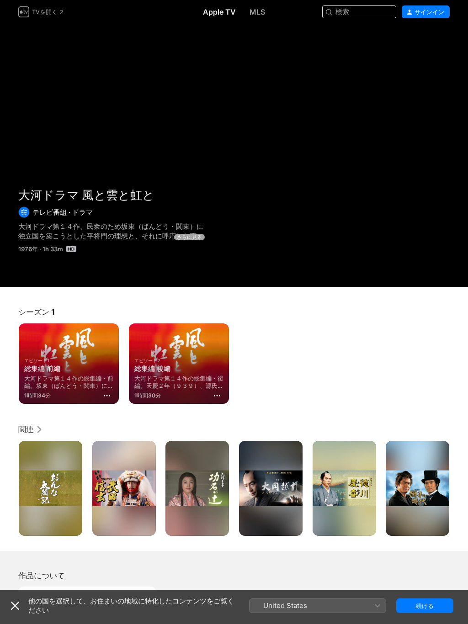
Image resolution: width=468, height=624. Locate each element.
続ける (425, 605)
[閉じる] (15, 606)
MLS (257, 11)
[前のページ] (9, 488)
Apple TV (219, 11)
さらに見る (189, 237)
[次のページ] (458, 488)
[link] (30, 429)
